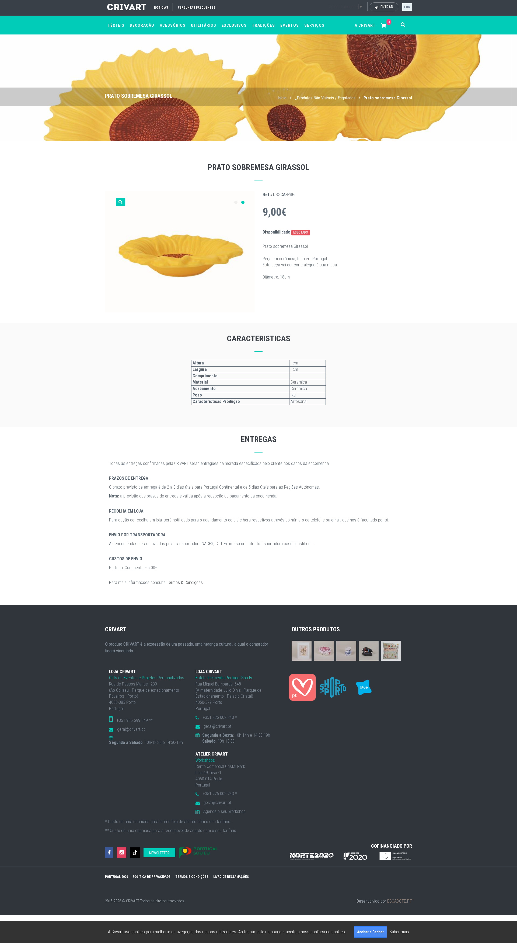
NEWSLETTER (159, 853)
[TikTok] (135, 852)
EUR (407, 7)
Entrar (386, 7)
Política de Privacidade (151, 877)
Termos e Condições (191, 877)
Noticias (161, 7)
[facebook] (109, 852)
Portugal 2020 (116, 877)
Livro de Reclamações (231, 877)
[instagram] (121, 852)
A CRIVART (365, 25)
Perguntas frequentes (196, 7)
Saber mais (399, 931)
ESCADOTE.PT (399, 901)
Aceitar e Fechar (370, 932)
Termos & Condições (185, 582)
